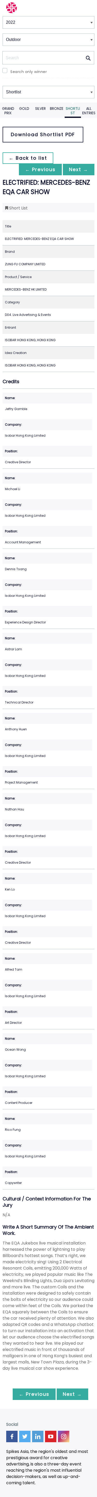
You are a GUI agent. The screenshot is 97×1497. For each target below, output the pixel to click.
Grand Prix (8, 111)
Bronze (56, 108)
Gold (24, 108)
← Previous (40, 169)
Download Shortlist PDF (43, 134)
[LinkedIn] (37, 1436)
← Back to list (28, 158)
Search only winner (28, 71)
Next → (78, 169)
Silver (40, 108)
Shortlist (73, 111)
